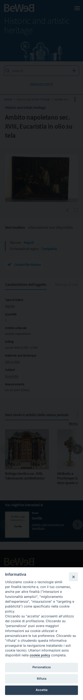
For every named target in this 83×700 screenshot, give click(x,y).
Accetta (41, 690)
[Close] (73, 576)
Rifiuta (41, 678)
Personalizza (41, 667)
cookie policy (40, 655)
